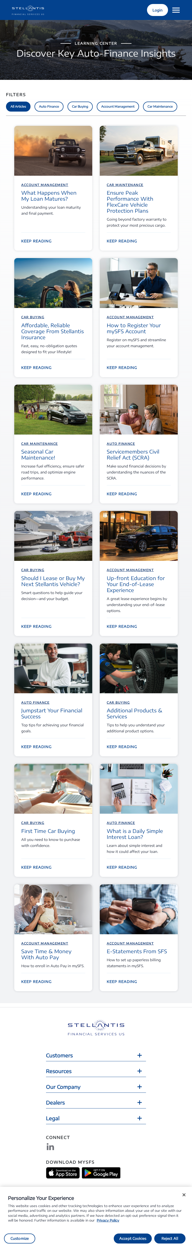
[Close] (184, 1194)
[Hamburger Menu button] (176, 10)
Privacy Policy (108, 1220)
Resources (59, 1071)
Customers (59, 1055)
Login (157, 10)
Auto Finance (49, 106)
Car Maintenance (160, 106)
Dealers (55, 1102)
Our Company (63, 1087)
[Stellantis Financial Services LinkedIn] (50, 1146)
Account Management (117, 106)
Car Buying (80, 106)
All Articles (18, 106)
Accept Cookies (132, 1238)
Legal (53, 1118)
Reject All (170, 1238)
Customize (19, 1238)
